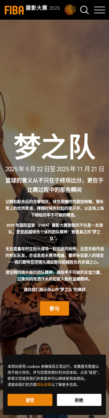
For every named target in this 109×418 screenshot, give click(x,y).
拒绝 (79, 400)
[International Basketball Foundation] (72, 10)
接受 (30, 400)
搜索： (84, 10)
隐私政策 (44, 385)
